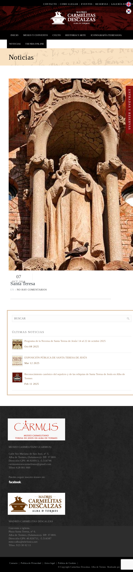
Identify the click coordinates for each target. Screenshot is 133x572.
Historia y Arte (75, 35)
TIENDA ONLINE (34, 44)
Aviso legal (49, 563)
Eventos (86, 4)
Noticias (15, 44)
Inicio (15, 35)
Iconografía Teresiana (106, 35)
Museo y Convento (35, 35)
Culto (56, 35)
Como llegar (69, 4)
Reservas (101, 4)
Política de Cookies (67, 563)
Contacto (50, 4)
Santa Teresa (22, 283)
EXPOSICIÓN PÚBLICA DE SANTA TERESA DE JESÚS (55, 357)
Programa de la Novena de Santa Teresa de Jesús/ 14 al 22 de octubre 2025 (65, 341)
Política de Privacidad (31, 563)
